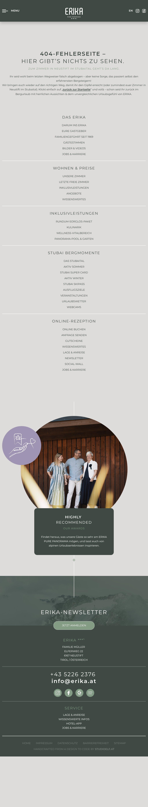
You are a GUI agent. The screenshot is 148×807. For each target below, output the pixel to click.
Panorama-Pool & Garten (73, 238)
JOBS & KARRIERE (74, 727)
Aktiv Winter (74, 278)
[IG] (137, 11)
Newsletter (74, 358)
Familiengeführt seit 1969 (74, 136)
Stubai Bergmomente (74, 253)
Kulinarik (74, 227)
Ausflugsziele (74, 289)
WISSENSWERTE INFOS (74, 719)
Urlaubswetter (74, 301)
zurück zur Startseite (76, 89)
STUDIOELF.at (104, 749)
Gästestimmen (74, 142)
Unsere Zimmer (74, 176)
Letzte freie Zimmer (74, 182)
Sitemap (120, 743)
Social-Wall (74, 364)
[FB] (144, 11)
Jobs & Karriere (74, 154)
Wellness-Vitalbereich (73, 233)
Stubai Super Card (74, 272)
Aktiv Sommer (74, 266)
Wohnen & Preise (74, 168)
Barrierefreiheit (96, 743)
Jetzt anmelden (74, 625)
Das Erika (74, 117)
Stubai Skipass (74, 284)
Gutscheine (74, 341)
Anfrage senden (74, 335)
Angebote (74, 193)
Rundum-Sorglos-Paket (74, 221)
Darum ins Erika (74, 125)
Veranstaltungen (73, 295)
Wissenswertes (74, 199)
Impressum (44, 743)
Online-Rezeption (74, 321)
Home (26, 743)
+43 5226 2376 (73, 674)
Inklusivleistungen (74, 187)
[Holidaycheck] (90, 693)
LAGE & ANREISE (74, 714)
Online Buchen (73, 329)
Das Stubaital (74, 261)
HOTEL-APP (74, 723)
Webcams (74, 307)
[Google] (79, 693)
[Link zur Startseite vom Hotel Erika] (74, 13)
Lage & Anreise (74, 352)
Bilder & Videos (74, 148)
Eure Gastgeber (74, 131)
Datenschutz (68, 743)
